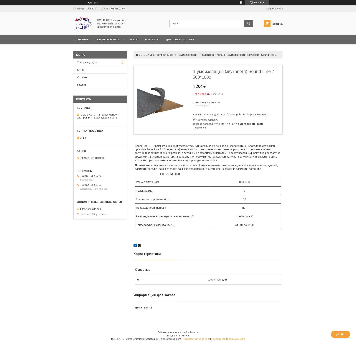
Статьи (81, 85)
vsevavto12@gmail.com (93, 214)
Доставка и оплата (180, 39)
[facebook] (135, 246)
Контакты (152, 39)
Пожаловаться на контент (196, 339)
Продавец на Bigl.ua (178, 335)
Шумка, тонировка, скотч (161, 54)
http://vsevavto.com (91, 208)
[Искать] (248, 23)
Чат (343, 334)
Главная (83, 39)
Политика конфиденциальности (228, 339)
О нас (134, 39)
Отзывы (82, 77)
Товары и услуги (107, 39)
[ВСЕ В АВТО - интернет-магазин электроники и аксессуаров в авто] (83, 30)
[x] (139, 246)
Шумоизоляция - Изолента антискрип (202, 54)
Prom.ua (194, 332)
